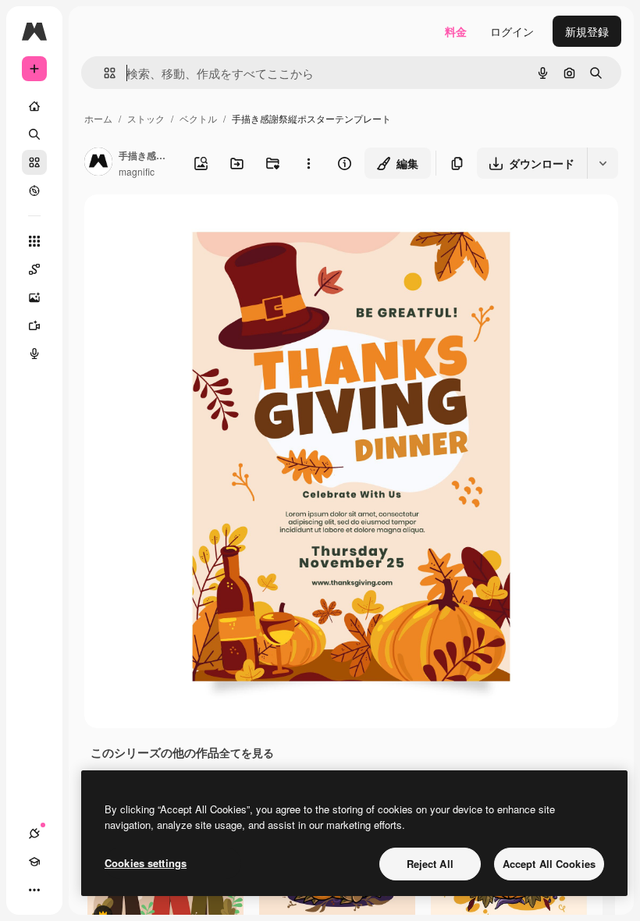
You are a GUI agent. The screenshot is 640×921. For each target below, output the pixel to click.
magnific (137, 171)
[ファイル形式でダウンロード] (602, 163)
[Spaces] (34, 269)
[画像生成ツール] (34, 297)
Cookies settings (146, 862)
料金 (456, 31)
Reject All (430, 863)
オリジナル (191, 224)
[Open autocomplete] (103, 73)
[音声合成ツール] (34, 353)
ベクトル (198, 118)
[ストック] (34, 162)
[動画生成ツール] (34, 325)
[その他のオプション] (308, 163)
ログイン (512, 31)
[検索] (34, 134)
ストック (146, 118)
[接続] (34, 833)
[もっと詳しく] (34, 190)
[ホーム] (34, 106)
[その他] (34, 889)
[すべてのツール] (34, 241)
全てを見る (246, 752)
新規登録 (587, 31)
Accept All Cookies (549, 863)
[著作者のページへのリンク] (98, 163)
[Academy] (34, 861)
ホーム (98, 118)
